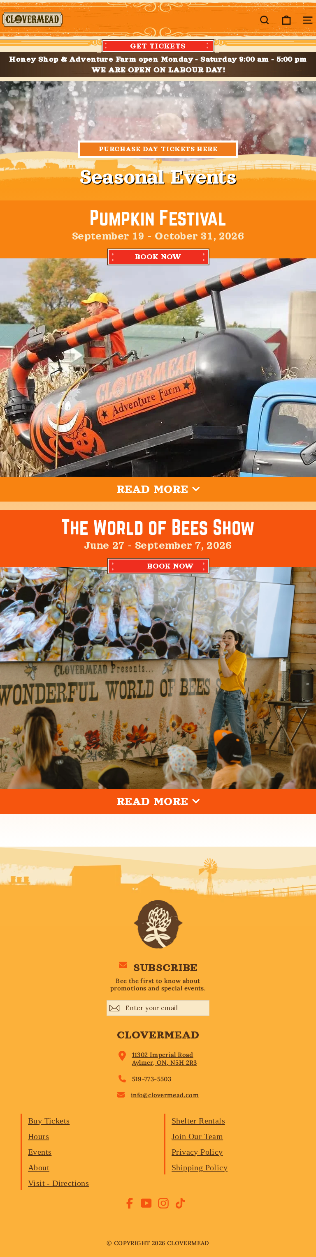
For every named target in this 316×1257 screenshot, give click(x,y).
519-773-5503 (152, 1079)
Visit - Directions (58, 1183)
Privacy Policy (197, 1151)
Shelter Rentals (198, 1120)
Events (39, 1151)
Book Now (170, 566)
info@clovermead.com (165, 1095)
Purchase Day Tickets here (158, 149)
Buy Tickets (49, 1120)
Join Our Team (197, 1136)
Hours (38, 1136)
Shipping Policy (200, 1167)
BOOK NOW (158, 257)
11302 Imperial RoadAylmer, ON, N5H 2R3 (164, 1059)
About (38, 1167)
